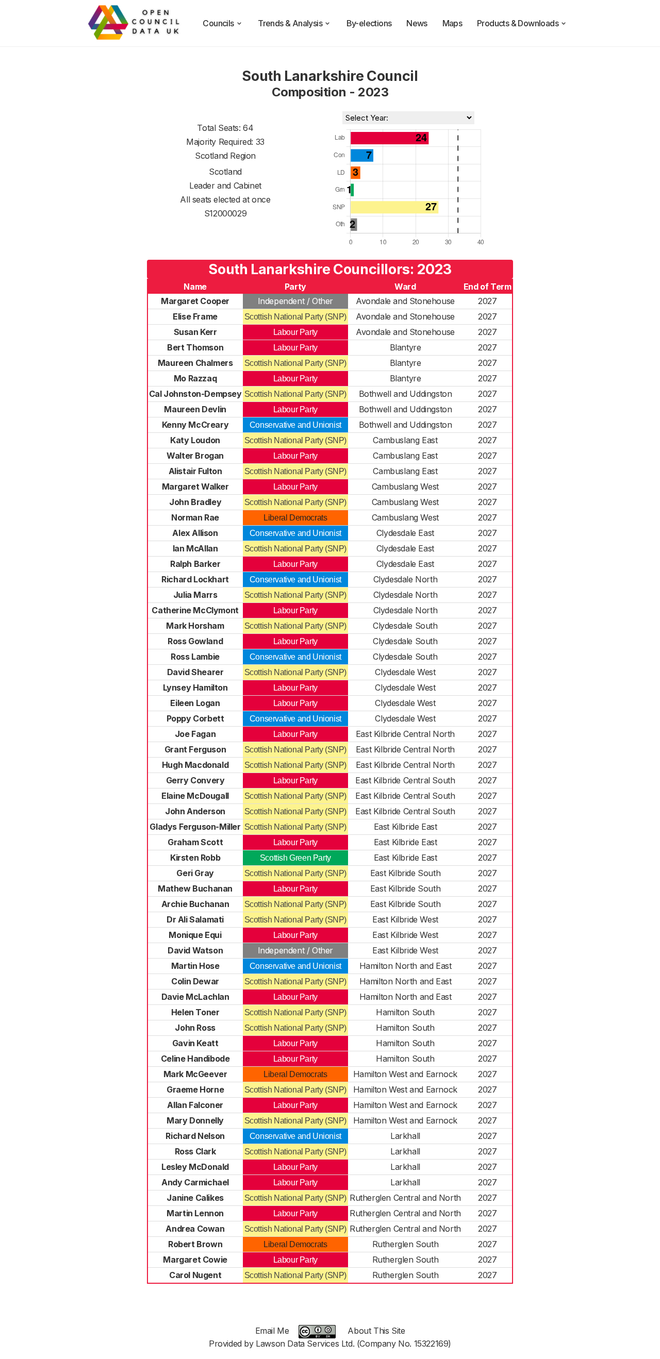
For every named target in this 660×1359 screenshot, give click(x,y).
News (416, 23)
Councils (218, 23)
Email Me (272, 1331)
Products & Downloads (517, 23)
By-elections (369, 23)
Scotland (225, 171)
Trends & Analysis (290, 23)
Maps (452, 23)
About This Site (376, 1331)
